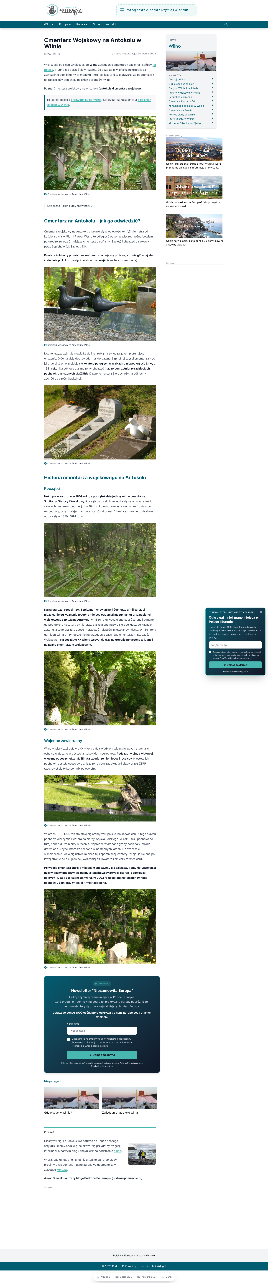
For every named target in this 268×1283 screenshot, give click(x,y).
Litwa (47, 54)
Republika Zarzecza (180, 97)
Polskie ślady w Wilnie (182, 114)
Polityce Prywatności (129, 1063)
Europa (64, 24)
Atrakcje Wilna (177, 79)
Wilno (47, 24)
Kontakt (110, 24)
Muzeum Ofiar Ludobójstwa (185, 123)
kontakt (62, 1169)
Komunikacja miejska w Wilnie (186, 105)
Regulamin (244, 671)
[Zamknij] (261, 612)
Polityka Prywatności (231, 671)
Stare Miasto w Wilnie (181, 118)
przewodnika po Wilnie (86, 99)
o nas (117, 1151)
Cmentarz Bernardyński (182, 101)
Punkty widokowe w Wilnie (184, 92)
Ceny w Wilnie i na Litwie (183, 88)
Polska (80, 24)
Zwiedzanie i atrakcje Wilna (120, 1112)
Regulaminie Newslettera (102, 1066)
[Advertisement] (73, 1211)
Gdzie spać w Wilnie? (58, 1112)
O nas (96, 24)
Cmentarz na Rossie (180, 110)
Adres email (73, 1024)
